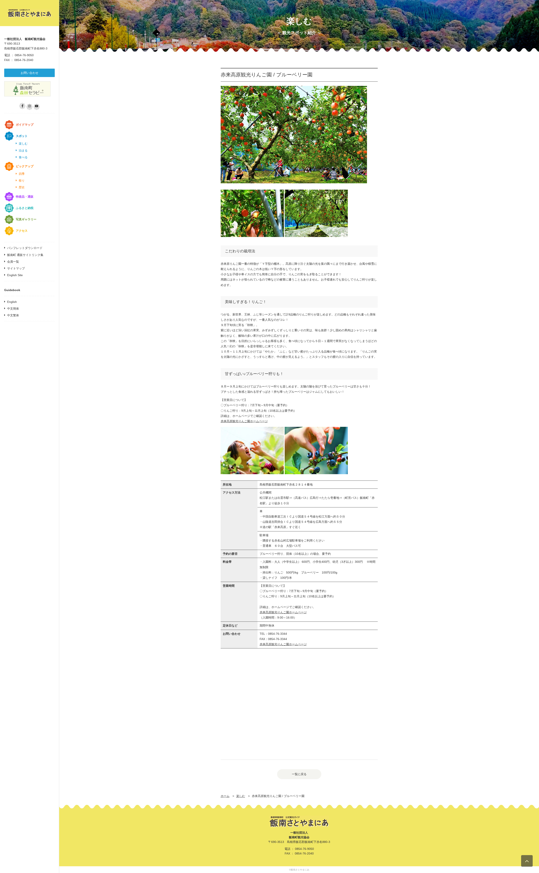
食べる (23, 157)
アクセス (22, 230)
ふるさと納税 (24, 208)
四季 (22, 174)
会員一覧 (13, 261)
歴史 (22, 187)
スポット (22, 136)
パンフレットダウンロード (25, 248)
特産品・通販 (24, 196)
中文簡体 (13, 308)
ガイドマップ (24, 124)
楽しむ (23, 143)
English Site (15, 275)
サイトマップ (16, 268)
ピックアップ (24, 166)
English (12, 301)
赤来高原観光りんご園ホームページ (244, 421)
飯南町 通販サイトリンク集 (25, 255)
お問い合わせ (29, 73)
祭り (22, 180)
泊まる (23, 150)
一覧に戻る (299, 774)
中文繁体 (13, 315)
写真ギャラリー (26, 219)
